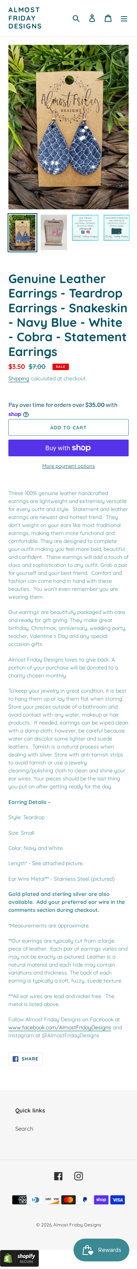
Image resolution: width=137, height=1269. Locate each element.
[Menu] (124, 18)
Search (24, 1128)
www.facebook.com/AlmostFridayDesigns (59, 1027)
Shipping (18, 378)
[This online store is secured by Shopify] (19, 1264)
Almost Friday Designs (25, 18)
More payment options (68, 466)
